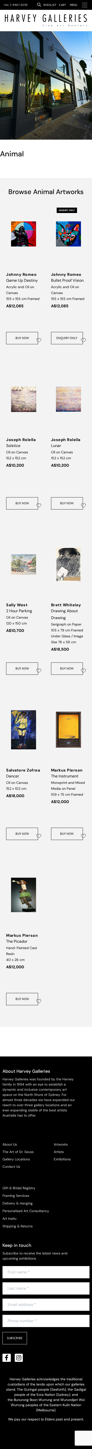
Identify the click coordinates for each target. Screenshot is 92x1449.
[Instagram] (19, 1358)
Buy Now (22, 338)
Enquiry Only (66, 338)
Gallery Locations (16, 1159)
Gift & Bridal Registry (18, 1188)
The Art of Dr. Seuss (18, 1152)
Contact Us (11, 1166)
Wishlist (49, 5)
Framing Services (15, 1195)
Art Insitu (9, 1218)
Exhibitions (62, 1159)
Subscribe (15, 1338)
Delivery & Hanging (17, 1203)
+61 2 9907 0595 (16, 5)
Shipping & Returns (17, 1226)
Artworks (61, 1144)
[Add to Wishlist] (38, 340)
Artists (59, 1152)
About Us (9, 1144)
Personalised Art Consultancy (25, 1211)
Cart (62, 5)
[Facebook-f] (6, 1358)
